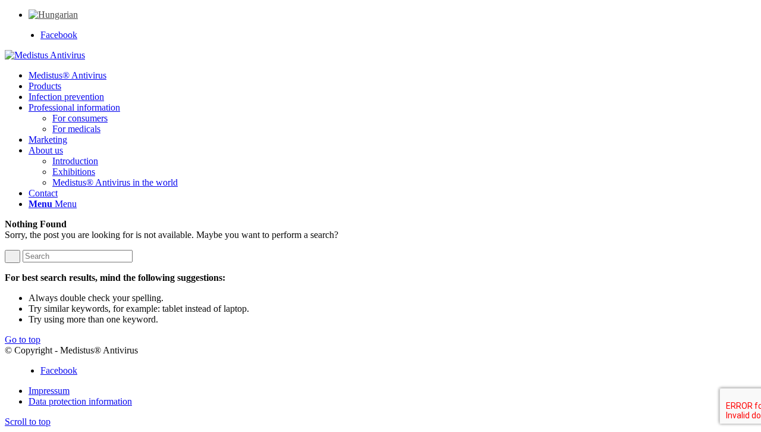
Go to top (22, 339)
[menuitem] (53, 15)
